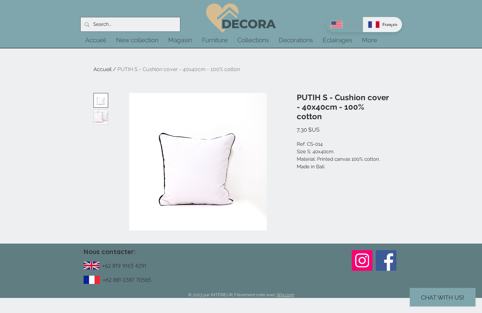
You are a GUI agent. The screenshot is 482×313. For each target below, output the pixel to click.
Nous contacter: (110, 252)
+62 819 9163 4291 (124, 265)
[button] (137, 40)
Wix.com (285, 294)
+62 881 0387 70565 (127, 279)
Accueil (102, 69)
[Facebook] (386, 260)
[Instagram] (362, 260)
